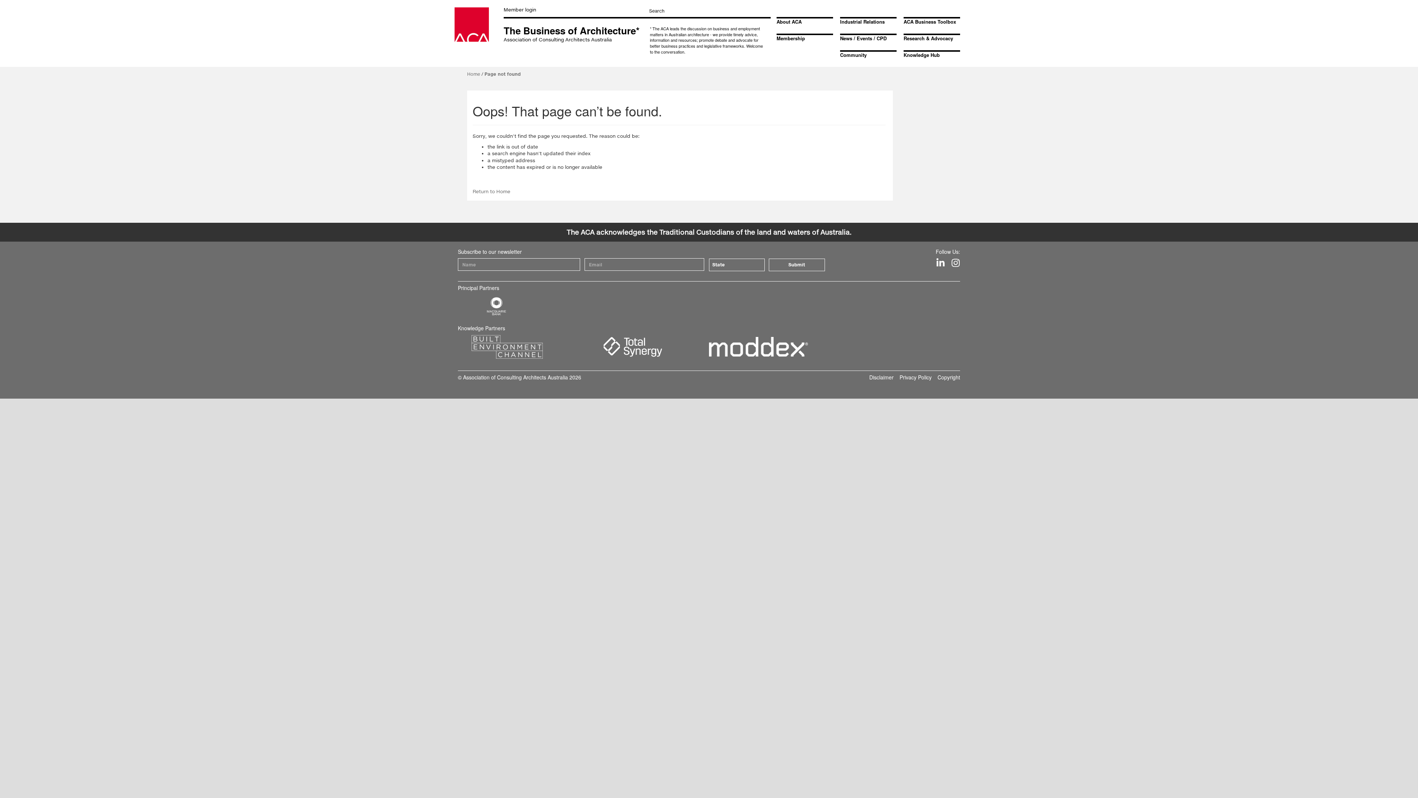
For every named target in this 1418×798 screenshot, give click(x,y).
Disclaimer (881, 377)
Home (473, 74)
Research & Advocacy (928, 38)
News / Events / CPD (863, 38)
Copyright (949, 377)
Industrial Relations (862, 21)
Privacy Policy (916, 377)
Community (853, 54)
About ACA (789, 21)
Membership (791, 38)
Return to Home (491, 191)
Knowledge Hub (922, 54)
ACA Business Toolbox (930, 21)
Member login (520, 10)
